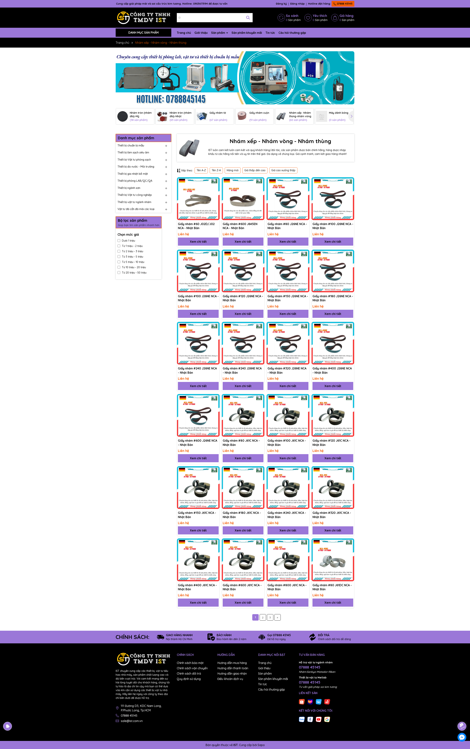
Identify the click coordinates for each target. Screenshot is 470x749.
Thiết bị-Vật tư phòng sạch (134, 159)
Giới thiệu (201, 33)
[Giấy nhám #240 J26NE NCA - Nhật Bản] (198, 343)
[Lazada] (310, 701)
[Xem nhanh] (215, 194)
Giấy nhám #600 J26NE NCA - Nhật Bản (197, 442)
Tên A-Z (201, 170)
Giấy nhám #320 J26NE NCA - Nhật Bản (286, 370)
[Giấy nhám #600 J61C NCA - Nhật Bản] (243, 559)
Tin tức (270, 33)
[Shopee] (302, 701)
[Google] (327, 719)
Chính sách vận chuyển (192, 668)
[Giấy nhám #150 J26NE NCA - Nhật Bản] (288, 271)
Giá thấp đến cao (254, 170)
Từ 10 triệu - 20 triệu (134, 267)
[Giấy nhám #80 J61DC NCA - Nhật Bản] (333, 559)
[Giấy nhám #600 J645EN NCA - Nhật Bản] (243, 198)
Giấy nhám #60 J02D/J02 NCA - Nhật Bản (196, 226)
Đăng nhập (297, 3)
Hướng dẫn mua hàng (232, 663)
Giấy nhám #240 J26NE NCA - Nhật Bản (197, 370)
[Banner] (235, 77)
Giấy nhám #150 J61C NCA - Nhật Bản (197, 515)
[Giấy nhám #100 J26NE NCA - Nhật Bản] (333, 198)
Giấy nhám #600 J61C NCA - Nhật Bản (242, 587)
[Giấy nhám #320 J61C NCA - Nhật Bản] (333, 487)
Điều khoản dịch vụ (230, 679)
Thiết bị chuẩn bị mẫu (131, 145)
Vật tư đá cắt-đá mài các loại (136, 209)
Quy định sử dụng (189, 679)
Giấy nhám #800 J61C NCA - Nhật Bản (287, 587)
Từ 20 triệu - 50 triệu (134, 272)
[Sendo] (327, 701)
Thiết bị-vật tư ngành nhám (134, 202)
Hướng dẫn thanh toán (232, 668)
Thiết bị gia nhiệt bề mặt (133, 173)
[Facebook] (310, 719)
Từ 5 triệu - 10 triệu (133, 262)
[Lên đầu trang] (462, 716)
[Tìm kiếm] (248, 17)
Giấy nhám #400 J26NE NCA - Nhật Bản (332, 370)
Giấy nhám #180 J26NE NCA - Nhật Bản (332, 298)
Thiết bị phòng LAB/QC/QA (135, 180)
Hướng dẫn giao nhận (232, 673)
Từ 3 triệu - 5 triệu (132, 256)
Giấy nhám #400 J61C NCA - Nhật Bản (197, 587)
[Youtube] (319, 719)
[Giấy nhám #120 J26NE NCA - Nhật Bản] (243, 271)
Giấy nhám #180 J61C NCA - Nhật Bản (242, 515)
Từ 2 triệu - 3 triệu (132, 251)
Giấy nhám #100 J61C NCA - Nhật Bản (286, 442)
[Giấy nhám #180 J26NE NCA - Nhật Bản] (333, 271)
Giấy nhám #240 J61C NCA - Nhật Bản (286, 515)
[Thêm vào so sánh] (215, 188)
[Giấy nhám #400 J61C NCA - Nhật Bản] (198, 559)
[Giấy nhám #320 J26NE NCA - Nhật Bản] (288, 343)
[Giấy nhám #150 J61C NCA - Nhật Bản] (198, 487)
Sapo (261, 745)
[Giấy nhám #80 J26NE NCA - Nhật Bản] (288, 198)
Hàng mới (232, 170)
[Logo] (143, 17)
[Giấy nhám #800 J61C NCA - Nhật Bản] (288, 559)
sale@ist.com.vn (132, 721)
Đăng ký (281, 3)
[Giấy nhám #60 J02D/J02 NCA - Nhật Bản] (198, 198)
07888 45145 (344, 3)
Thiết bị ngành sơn (129, 188)
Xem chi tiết (198, 241)
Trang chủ (184, 33)
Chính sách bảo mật (190, 663)
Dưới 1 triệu (128, 240)
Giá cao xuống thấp (283, 170)
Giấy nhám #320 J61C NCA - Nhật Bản (331, 515)
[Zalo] (302, 719)
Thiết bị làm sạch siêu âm (133, 152)
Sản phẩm (218, 33)
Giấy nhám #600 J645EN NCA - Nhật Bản (240, 226)
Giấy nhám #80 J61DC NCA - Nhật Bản (332, 587)
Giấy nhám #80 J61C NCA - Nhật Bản (241, 442)
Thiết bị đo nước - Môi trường (136, 166)
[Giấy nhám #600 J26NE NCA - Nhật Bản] (198, 415)
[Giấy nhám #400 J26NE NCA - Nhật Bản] (333, 343)
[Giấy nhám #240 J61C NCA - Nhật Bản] (288, 487)
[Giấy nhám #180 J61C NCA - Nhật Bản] (243, 487)
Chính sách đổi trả (189, 673)
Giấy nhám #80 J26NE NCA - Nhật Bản (287, 226)
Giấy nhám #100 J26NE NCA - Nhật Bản (332, 226)
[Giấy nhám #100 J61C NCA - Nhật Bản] (288, 415)
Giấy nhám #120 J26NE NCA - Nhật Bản (243, 298)
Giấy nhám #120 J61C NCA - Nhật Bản (331, 442)
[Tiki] (319, 701)
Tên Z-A (216, 170)
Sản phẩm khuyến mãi (247, 33)
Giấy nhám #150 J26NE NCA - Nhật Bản (287, 298)
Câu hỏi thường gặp (292, 33)
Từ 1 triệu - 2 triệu (132, 246)
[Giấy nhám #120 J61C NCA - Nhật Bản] (333, 415)
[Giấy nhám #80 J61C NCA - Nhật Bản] (243, 415)
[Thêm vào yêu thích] (215, 181)
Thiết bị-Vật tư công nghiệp (135, 195)
